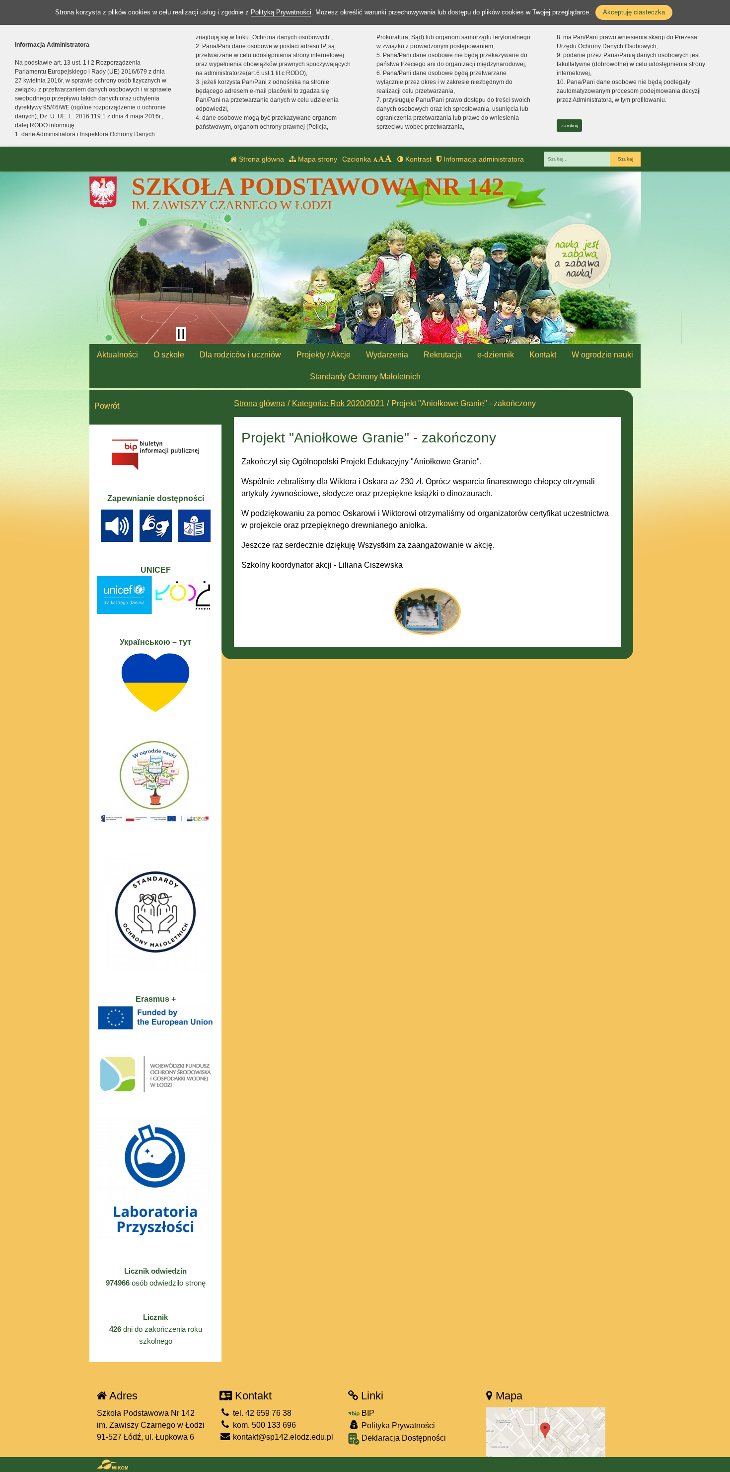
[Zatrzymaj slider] (181, 334)
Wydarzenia (387, 354)
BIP (367, 1413)
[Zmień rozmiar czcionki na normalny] (375, 159)
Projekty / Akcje (323, 354)
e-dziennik (495, 354)
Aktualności (117, 354)
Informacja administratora (482, 159)
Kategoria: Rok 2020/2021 (338, 403)
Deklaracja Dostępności (403, 1438)
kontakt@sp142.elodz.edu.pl (282, 1437)
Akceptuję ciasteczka (634, 12)
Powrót (106, 406)
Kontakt (542, 354)
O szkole (168, 354)
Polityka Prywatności (397, 1425)
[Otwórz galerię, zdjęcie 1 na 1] (427, 611)
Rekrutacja (443, 354)
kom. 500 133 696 (263, 1425)
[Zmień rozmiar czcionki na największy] (388, 159)
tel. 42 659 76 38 (261, 1413)
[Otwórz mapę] (545, 1432)
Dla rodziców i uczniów (240, 354)
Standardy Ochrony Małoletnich (365, 376)
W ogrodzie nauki (602, 354)
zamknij (569, 125)
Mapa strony (316, 159)
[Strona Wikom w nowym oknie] (112, 1465)
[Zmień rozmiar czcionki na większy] (381, 159)
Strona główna (260, 159)
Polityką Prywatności (281, 12)
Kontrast (417, 159)
